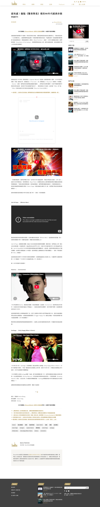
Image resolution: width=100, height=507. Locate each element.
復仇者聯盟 (20, 424)
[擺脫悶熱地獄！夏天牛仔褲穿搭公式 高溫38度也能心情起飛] (70, 97)
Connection (43, 430)
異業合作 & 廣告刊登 (15, 490)
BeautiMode (58, 22)
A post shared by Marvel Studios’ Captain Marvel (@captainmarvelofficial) (37, 139)
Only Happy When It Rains (26, 430)
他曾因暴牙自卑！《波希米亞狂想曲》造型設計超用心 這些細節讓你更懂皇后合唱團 (34, 417)
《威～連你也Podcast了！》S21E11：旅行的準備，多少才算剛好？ (81, 56)
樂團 (50, 424)
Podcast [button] (62, 4)
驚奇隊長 (38, 427)
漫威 (46, 424)
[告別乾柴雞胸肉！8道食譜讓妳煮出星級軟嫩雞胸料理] (70, 85)
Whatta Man (15, 430)
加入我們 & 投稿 (14, 495)
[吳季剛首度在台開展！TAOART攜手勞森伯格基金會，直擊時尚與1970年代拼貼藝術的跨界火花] (70, 68)
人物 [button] (72, 4)
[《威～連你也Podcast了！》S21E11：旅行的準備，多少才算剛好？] (70, 56)
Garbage (52, 427)
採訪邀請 (13, 492)
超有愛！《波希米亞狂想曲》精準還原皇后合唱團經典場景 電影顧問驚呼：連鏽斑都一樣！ (36, 92)
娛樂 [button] (33, 4)
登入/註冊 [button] (82, 4)
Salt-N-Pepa (45, 427)
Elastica (36, 430)
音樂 (26, 424)
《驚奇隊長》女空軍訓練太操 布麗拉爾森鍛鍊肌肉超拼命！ (28, 410)
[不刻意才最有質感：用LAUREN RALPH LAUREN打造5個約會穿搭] (70, 74)
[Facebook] (77, 1)
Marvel (13, 424)
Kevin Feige (14, 427)
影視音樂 (13, 22)
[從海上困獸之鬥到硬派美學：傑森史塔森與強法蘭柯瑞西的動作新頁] (70, 62)
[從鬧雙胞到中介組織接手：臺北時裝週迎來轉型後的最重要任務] (70, 49)
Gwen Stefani (40, 424)
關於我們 (13, 487)
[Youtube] (79, 1)
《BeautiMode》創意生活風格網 (33, 31)
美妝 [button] (41, 4)
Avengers (22, 427)
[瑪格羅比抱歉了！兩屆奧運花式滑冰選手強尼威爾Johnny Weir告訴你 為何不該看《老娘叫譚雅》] (70, 110)
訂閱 (87, 41)
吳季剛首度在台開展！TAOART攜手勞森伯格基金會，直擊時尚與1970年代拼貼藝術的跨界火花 (81, 68)
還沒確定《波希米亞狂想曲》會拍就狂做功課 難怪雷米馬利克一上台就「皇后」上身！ (35, 419)
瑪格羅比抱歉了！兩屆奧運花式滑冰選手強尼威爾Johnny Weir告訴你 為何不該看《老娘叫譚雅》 (81, 110)
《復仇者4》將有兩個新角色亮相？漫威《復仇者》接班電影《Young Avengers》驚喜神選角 (37, 415)
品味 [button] (50, 4)
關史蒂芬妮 (31, 424)
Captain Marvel (30, 427)
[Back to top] (95, 502)
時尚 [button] (24, 4)
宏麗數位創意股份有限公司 (34, 454)
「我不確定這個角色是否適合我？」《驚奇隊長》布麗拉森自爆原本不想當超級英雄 (34, 413)
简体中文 (84, 1)
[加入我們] (81, 1)
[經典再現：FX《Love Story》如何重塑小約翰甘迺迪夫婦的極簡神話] (70, 104)
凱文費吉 (56, 424)
